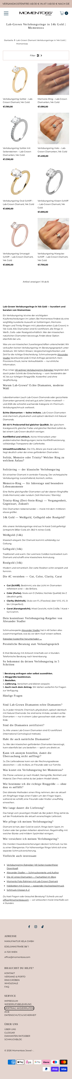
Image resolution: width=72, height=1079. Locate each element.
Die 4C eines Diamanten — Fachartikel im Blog (31, 877)
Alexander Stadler (31, 630)
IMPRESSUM (11, 1001)
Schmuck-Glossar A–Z (18, 890)
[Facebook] (29, 926)
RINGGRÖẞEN (12, 980)
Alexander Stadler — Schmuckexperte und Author (33, 872)
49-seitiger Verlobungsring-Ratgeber (34, 370)
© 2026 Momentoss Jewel (18, 1050)
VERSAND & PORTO (14, 976)
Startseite (8, 40)
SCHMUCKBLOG (13, 1039)
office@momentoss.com (16, 900)
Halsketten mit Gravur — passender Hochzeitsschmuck (35, 885)
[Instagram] (35, 926)
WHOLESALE (11, 983)
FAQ (6, 986)
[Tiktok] (42, 926)
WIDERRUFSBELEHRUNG (18, 1004)
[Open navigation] (6, 13)
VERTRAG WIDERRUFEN (19, 1008)
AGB (6, 1011)
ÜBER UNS (10, 1029)
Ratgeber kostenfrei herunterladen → (22, 638)
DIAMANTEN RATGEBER (17, 1036)
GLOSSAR (9, 1032)
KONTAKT (9, 973)
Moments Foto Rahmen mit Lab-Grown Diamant (32, 881)
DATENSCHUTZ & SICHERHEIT (20, 1015)
